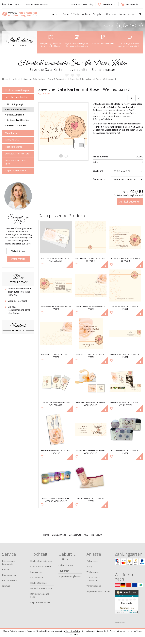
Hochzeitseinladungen (17, 90)
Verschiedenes (94, 585)
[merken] (44, 93)
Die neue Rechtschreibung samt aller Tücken (19, 309)
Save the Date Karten (16, 97)
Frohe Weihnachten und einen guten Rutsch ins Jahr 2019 (19, 291)
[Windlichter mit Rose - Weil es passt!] (91, 478)
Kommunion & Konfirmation (93, 579)
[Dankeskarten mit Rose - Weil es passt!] (125, 334)
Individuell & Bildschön (18, 120)
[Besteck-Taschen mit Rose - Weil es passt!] (56, 430)
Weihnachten (93, 571)
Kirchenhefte (12, 140)
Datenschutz (75, 534)
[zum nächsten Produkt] (139, 98)
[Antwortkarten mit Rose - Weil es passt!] (125, 237)
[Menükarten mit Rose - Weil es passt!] (91, 286)
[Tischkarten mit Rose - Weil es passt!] (125, 286)
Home (74, 4)
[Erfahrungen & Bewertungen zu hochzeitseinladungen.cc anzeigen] (127, 605)
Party (89, 566)
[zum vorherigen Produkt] (131, 98)
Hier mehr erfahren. (134, 631)
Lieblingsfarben (113, 129)
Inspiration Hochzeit (16, 170)
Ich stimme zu (72, 634)
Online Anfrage (18, 258)
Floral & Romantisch (16, 109)
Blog (91, 4)
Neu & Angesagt (15, 104)
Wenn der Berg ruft (17, 300)
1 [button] (61, 156)
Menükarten (11, 133)
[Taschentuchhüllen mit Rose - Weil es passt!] (56, 382)
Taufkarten (63, 570)
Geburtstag (92, 560)
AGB (86, 534)
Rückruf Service (18, 251)
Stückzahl (98, 170)
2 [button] (66, 156)
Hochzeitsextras (13, 146)
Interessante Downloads (8, 562)
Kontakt (83, 4)
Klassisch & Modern (16, 125)
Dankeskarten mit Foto (17, 153)
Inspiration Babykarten (69, 576)
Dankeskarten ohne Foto (15, 162)
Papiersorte (99, 179)
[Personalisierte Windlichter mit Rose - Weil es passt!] (56, 478)
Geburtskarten (65, 565)
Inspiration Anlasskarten (98, 591)
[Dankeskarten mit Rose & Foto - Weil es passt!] (125, 382)
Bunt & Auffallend (15, 114)
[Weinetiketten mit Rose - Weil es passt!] (91, 334)
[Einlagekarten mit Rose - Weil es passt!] (56, 286)
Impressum (96, 534)
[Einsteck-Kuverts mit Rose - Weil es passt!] (91, 237)
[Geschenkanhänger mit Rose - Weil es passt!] (91, 382)
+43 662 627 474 (17, 4)
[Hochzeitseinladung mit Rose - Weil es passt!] (56, 237)
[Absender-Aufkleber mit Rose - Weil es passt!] (91, 430)
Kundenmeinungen (11, 575)
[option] (63, 127)
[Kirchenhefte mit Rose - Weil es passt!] (56, 334)
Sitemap (6, 585)
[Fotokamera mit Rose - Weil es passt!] (125, 430)
